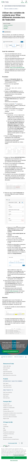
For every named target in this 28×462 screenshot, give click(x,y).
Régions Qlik (6, 418)
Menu (26, 2)
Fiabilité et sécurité (7, 405)
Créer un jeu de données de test (17, 67)
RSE (4, 428)
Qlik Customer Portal (8, 373)
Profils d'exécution (14, 291)
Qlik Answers (6, 394)
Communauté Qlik (12, 443)
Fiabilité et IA (6, 409)
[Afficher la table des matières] (3, 6)
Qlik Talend (5, 383)
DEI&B (4, 430)
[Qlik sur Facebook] (9, 446)
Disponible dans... (7, 31)
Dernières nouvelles (7, 437)
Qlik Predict (5, 396)
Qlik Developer (6, 367)
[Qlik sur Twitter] (19, 443)
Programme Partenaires (8, 433)
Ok (14, 457)
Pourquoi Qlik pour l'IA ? (8, 411)
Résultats (5, 28)
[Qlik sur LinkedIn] (22, 443)
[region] (14, 454)
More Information (14, 460)
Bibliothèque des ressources (9, 375)
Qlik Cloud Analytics (7, 392)
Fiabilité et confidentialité (8, 407)
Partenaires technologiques (9, 414)
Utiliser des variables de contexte (10, 8)
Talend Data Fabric (7, 387)
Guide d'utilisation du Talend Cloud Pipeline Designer (14, 5)
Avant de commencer (8, 25)
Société (5, 424)
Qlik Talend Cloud (7, 385)
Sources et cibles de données (10, 416)
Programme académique (8, 432)
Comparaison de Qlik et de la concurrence (12, 413)
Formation (5, 369)
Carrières (5, 435)
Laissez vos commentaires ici (10, 351)
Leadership (5, 426)
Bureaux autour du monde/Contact (11, 439)
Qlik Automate (6, 397)
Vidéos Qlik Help (7, 366)
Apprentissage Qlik (7, 371)
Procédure (6, 26)
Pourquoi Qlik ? (6, 404)
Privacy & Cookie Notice (19, 455)
